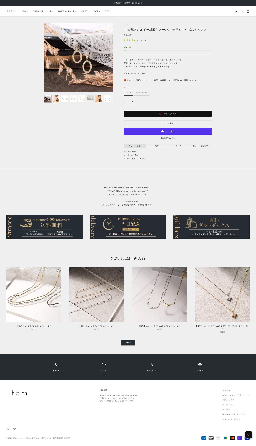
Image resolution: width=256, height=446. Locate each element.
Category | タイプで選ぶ (43, 11)
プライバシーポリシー (232, 419)
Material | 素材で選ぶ (67, 11)
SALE (107, 11)
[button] (130, 40)
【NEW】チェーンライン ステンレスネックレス (33, 326)
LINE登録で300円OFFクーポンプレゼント (128, 3)
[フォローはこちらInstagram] (7, 428)
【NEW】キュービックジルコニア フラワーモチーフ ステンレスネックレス (222, 327)
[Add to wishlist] (58, 270)
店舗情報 (226, 390)
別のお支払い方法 (168, 138)
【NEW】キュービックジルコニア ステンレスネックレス (159, 326)
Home (24, 11)
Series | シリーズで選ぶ (90, 11)
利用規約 (226, 409)
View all (128, 343)
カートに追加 (168, 123)
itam (126, 25)
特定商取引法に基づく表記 (234, 414)
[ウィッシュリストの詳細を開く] (248, 434)
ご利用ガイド (228, 400)
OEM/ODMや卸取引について (236, 395)
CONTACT (227, 405)
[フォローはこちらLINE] (14, 428)
